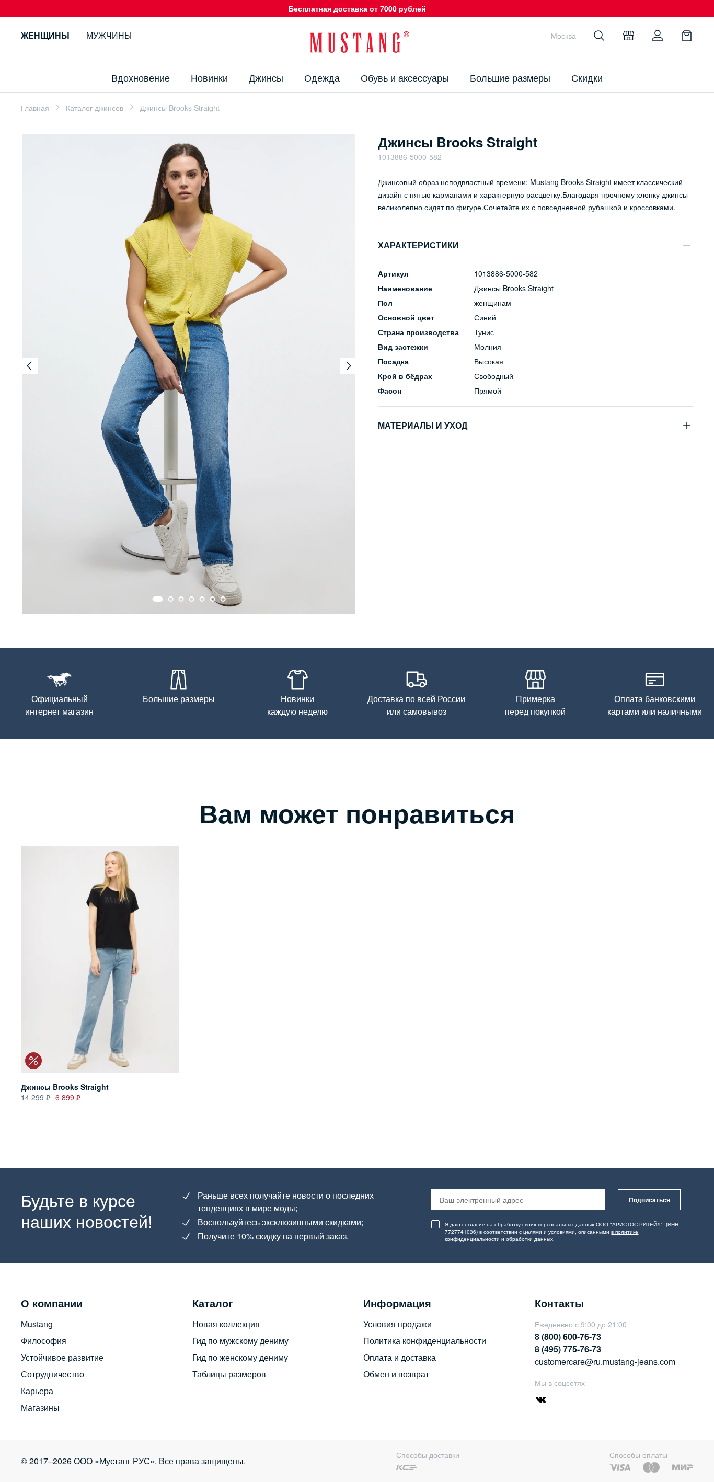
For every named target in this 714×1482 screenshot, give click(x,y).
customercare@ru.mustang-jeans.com (605, 1361)
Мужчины (109, 35)
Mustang (37, 1324)
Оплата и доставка (399, 1357)
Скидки (587, 77)
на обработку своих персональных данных (540, 1224)
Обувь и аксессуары (405, 77)
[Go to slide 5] (202, 599)
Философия (43, 1341)
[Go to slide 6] (212, 599)
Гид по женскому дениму (240, 1357)
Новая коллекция (226, 1324)
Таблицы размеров (229, 1374)
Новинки (209, 77)
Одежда (322, 77)
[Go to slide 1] (158, 599)
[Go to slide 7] (223, 599)
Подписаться (649, 1199)
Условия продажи (397, 1324)
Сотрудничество (52, 1374)
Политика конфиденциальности (424, 1341)
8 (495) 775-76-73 (568, 1349)
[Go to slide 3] (181, 599)
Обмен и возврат (396, 1374)
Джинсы (266, 77)
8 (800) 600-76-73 (568, 1336)
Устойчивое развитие (62, 1357)
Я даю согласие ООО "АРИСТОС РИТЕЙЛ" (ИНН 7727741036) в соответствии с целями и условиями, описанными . (561, 1232)
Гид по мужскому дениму (240, 1341)
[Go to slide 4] (191, 599)
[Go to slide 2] (171, 599)
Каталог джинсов (94, 107)
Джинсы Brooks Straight (65, 1087)
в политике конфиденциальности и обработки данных (541, 1235)
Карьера (37, 1391)
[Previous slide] (29, 366)
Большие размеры (510, 77)
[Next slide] (348, 366)
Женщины (45, 35)
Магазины (40, 1407)
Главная (35, 107)
